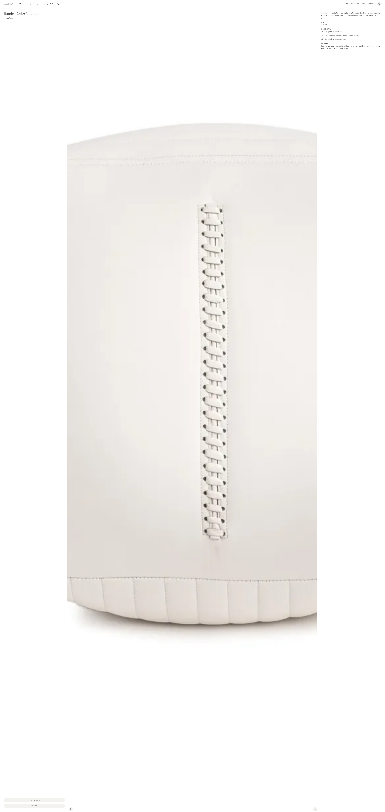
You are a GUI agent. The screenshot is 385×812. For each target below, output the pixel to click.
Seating (27, 4)
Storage (36, 4)
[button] (315, 809)
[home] (8, 4)
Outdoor (67, 4)
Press (370, 4)
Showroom (360, 4)
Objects (59, 4)
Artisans (349, 4)
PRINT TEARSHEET (34, 800)
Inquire (34, 806)
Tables (19, 4)
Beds (52, 4)
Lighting (44, 4)
